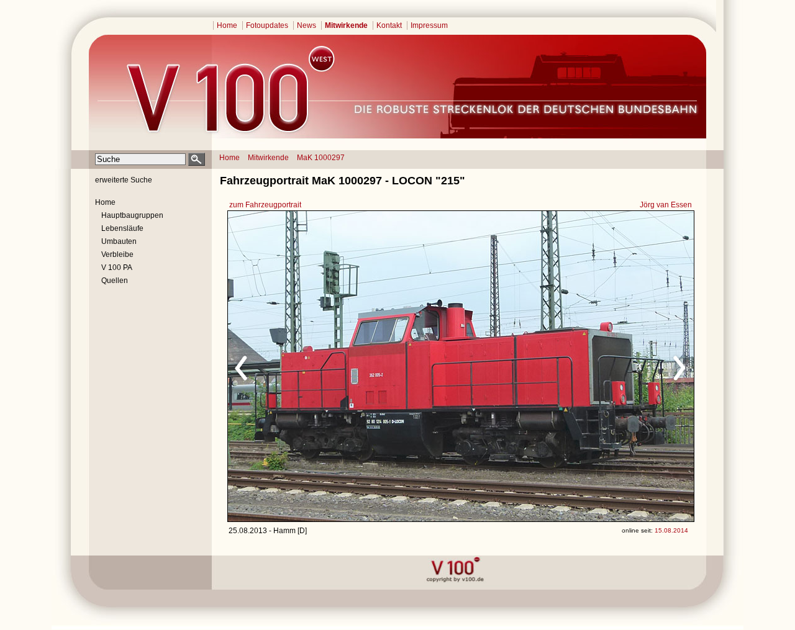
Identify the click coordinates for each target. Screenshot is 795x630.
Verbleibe (117, 254)
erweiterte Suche (123, 180)
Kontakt (389, 25)
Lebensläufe (122, 228)
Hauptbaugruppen (132, 215)
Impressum (429, 25)
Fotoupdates (267, 25)
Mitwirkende (346, 25)
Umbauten (119, 241)
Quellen (114, 280)
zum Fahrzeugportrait (265, 204)
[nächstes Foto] (570, 366)
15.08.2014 (671, 530)
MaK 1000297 (321, 157)
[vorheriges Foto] (346, 366)
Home (227, 25)
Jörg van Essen (666, 204)
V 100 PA (116, 267)
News (306, 25)
